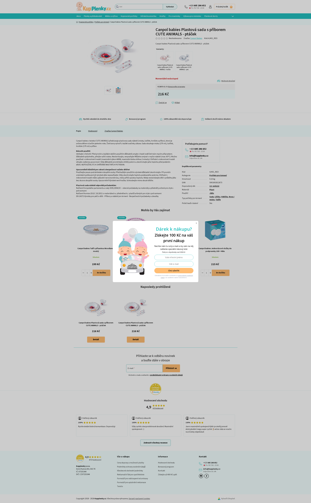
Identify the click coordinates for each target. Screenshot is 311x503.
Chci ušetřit (173, 270)
